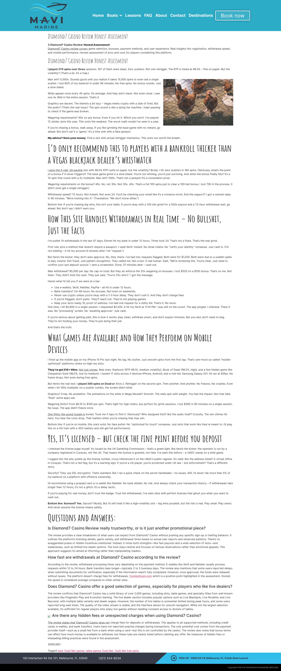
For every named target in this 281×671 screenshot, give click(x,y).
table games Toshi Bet (99, 650)
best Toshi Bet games (71, 650)
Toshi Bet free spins (127, 650)
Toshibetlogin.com (140, 576)
